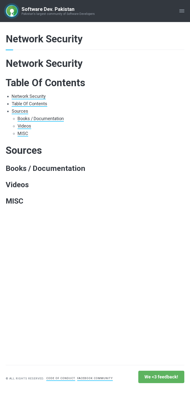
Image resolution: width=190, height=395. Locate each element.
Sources (20, 111)
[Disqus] (95, 286)
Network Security (29, 96)
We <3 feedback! (161, 376)
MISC (23, 133)
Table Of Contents (29, 103)
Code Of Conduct (60, 378)
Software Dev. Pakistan (48, 9)
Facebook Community (95, 378)
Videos (24, 126)
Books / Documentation (41, 118)
